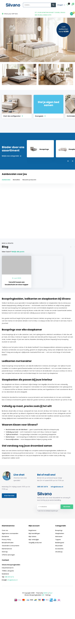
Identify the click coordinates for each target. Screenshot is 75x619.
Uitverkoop (58, 552)
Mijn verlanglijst (34, 540)
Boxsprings (58, 530)
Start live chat (9, 496)
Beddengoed (59, 543)
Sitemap (5, 552)
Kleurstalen (59, 546)
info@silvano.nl (57, 487)
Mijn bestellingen (34, 533)
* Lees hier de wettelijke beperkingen (47, 511)
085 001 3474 (42, 487)
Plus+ (51, 593)
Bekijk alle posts (18, 252)
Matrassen (58, 536)
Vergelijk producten (35, 543)
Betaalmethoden (7, 543)
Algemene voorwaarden (10, 533)
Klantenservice (7, 549)
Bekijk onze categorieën (10, 156)
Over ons (5, 530)
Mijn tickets (32, 536)
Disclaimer (5, 536)
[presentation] (68, 161)
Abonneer (66, 507)
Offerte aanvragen (8, 555)
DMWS (45, 593)
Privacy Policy (6, 540)
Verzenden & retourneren (10, 546)
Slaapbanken (59, 533)
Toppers (58, 540)
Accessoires (59, 549)
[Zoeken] (53, 5)
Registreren (32, 530)
